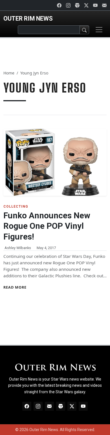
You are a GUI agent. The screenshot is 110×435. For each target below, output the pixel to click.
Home (8, 73)
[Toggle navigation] (99, 29)
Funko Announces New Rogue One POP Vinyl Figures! (46, 226)
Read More (15, 287)
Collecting (15, 206)
